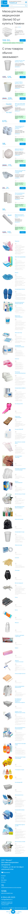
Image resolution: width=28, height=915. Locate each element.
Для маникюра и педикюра (18, 456)
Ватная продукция (19, 583)
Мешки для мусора (19, 519)
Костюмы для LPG (19, 403)
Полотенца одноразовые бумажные (20, 372)
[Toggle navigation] (26, 2)
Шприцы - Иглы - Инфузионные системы (20, 712)
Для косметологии (19, 795)
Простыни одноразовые (20, 257)
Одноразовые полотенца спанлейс (19, 346)
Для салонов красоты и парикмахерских (20, 728)
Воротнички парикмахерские (18, 316)
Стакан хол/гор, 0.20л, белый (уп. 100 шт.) (20, 61)
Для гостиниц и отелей (20, 841)
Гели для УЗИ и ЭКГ (19, 429)
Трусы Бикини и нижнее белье (20, 442)
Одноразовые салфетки (20, 388)
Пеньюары (17, 570)
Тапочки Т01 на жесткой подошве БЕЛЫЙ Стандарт (20, 172)
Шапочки (17, 358)
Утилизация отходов (19, 769)
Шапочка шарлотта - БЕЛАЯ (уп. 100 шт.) (19, 149)
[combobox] (18, 6)
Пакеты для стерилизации (18, 417)
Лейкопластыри (18, 545)
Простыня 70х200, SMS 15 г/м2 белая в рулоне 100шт (20, 105)
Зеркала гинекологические (19, 661)
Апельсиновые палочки (20, 673)
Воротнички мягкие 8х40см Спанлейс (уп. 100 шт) (20, 216)
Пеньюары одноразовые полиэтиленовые (20, 469)
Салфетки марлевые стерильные (19, 636)
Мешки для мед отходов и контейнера (20, 757)
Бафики (16, 648)
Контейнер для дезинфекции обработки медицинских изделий (20, 700)
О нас (2, 878)
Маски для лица (18, 332)
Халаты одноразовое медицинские (19, 687)
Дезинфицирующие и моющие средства (19, 303)
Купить (22, 40)
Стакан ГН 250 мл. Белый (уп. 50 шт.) (19, 82)
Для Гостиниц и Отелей (20, 494)
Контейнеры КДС (18, 782)
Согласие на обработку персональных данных (14, 908)
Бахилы (16, 272)
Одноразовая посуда (19, 532)
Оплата (3, 882)
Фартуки (17, 622)
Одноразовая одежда (19, 809)
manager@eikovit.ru (6, 899)
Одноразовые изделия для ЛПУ (20, 825)
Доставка (3, 880)
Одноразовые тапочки (20, 289)
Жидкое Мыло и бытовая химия (20, 744)
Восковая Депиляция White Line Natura (19, 507)
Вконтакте (7, 872)
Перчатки (17, 241)
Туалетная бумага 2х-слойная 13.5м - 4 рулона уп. (19, 127)
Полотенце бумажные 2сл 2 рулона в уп (19, 194)
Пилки (16, 597)
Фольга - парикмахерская (18, 482)
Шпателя (17, 557)
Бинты (16, 610)
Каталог (4, 5)
